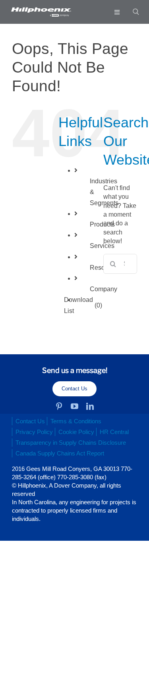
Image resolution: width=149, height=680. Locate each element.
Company (103, 289)
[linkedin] (90, 406)
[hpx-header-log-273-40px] (41, 10)
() (82, 305)
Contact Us (74, 389)
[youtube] (74, 406)
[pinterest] (59, 406)
